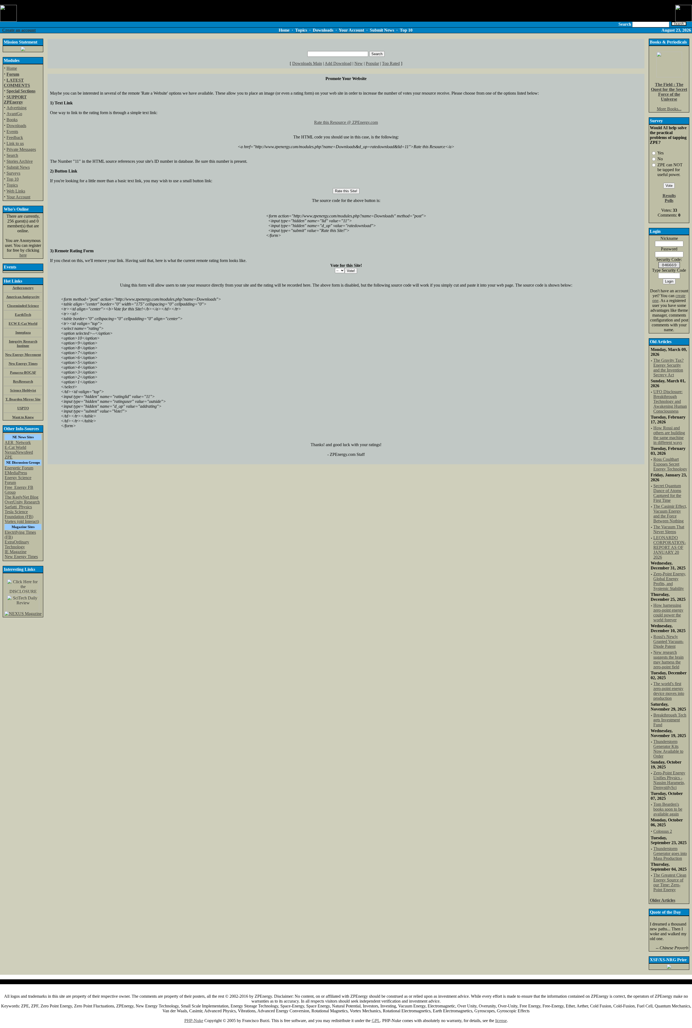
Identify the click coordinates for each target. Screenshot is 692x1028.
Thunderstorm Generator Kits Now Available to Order (668, 748)
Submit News (18, 167)
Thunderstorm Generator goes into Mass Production (670, 853)
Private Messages (21, 149)
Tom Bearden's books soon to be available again (667, 809)
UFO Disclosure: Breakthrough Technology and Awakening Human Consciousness (670, 401)
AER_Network (18, 442)
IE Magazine (15, 551)
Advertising (16, 107)
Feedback (14, 137)
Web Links (15, 191)
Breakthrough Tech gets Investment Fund (669, 720)
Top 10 (12, 179)
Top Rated (391, 63)
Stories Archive (19, 161)
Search (12, 155)
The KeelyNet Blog (21, 497)
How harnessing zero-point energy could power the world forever (668, 612)
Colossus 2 (662, 831)
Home (11, 68)
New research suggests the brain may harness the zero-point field (668, 659)
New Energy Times (21, 556)
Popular (372, 63)
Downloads (16, 125)
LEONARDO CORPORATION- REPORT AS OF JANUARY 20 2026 (669, 547)
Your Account (18, 197)
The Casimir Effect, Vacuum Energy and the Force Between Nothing (670, 513)
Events (12, 131)
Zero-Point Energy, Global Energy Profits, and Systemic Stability (669, 581)
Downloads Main (307, 63)
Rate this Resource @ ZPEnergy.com (346, 122)
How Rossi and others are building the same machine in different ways (669, 435)
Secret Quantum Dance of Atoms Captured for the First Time (667, 493)
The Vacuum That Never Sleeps (668, 529)
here (23, 255)
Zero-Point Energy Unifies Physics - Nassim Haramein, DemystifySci (669, 780)
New (358, 63)
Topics (12, 185)
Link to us (15, 143)
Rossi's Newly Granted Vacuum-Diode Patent (668, 641)
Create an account (19, 30)
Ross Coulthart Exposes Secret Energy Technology (670, 464)
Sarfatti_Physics (18, 507)
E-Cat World (15, 447)
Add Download (338, 63)
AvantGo (14, 113)
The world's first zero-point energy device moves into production (668, 691)
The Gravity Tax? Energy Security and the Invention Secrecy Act (668, 367)
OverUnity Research (22, 502)
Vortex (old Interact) (22, 521)
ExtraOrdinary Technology (17, 544)
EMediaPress (16, 472)
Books (12, 119)
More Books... (669, 109)
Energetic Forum (19, 468)
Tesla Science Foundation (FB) (19, 514)
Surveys (13, 173)
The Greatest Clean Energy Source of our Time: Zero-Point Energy (669, 882)
